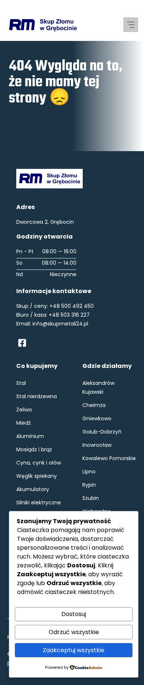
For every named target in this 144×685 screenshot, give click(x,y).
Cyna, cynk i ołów (38, 462)
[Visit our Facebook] (22, 343)
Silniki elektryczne (38, 502)
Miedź (23, 423)
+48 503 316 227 (69, 315)
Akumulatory (32, 489)
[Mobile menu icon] (130, 24)
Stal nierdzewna (36, 396)
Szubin (90, 498)
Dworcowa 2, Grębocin (45, 222)
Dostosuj (73, 614)
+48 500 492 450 (71, 306)
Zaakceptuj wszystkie (73, 650)
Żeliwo (24, 409)
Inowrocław (97, 445)
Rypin (89, 484)
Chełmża (94, 405)
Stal (21, 383)
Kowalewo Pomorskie (109, 458)
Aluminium (30, 436)
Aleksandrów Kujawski (98, 387)
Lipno (89, 471)
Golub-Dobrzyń (101, 431)
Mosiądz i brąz (34, 449)
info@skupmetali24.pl (60, 323)
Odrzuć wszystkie (74, 632)
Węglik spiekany (36, 476)
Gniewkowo (97, 418)
